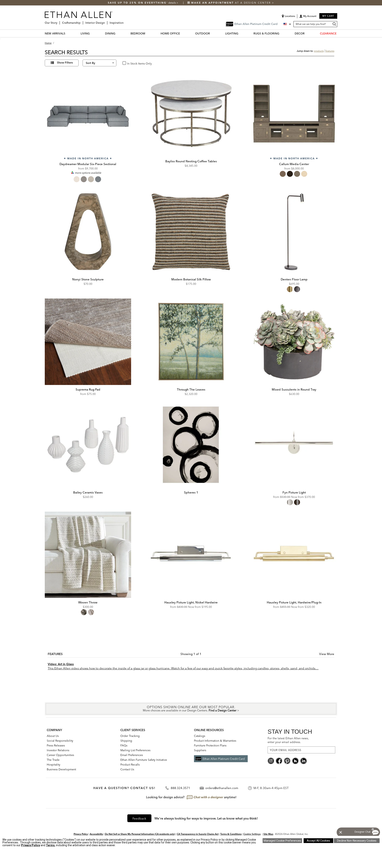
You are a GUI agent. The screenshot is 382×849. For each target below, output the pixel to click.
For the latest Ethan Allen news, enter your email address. (288, 740)
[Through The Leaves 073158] (191, 342)
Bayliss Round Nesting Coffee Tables (191, 161)
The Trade (53, 760)
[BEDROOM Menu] (147, 33)
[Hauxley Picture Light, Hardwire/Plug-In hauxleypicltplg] (294, 555)
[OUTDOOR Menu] (212, 33)
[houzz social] (295, 760)
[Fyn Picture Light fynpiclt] (294, 444)
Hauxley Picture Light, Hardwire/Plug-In (294, 602)
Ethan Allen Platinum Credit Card (224, 759)
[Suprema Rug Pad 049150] (88, 342)
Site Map (268, 833)
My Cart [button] (328, 15)
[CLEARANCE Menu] (338, 33)
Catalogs (199, 736)
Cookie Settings (252, 833)
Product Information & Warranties (215, 740)
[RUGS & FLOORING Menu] (281, 33)
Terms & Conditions (231, 833)
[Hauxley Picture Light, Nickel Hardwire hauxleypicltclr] (191, 555)
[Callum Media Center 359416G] (294, 113)
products (319, 50)
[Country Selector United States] (287, 24)
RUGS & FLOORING (266, 33)
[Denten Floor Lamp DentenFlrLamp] (294, 232)
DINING (110, 33)
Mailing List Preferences (135, 750)
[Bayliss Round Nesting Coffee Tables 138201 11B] (191, 113)
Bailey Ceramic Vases (88, 492)
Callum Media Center (294, 164)
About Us (53, 736)
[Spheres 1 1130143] (191, 444)
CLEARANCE (328, 33)
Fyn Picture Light (294, 492)
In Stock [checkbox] (131, 63)
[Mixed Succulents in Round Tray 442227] (294, 342)
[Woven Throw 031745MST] (88, 555)
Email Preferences (131, 755)
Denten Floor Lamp (294, 279)
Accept (318, 840)
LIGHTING (231, 33)
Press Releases (56, 745)
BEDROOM (138, 33)
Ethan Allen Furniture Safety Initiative (143, 760)
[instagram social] (271, 760)
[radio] (77, 179)
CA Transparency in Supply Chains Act (197, 833)
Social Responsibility (60, 740)
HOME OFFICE (170, 33)
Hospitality (53, 764)
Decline (357, 840)
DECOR (300, 33)
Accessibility (96, 833)
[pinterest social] (287, 760)
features (329, 50)
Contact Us (127, 769)
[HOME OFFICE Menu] (182, 33)
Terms (50, 845)
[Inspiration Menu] (124, 21)
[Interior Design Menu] (106, 21)
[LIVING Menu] (92, 33)
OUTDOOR (202, 33)
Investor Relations (58, 750)
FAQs (123, 745)
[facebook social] (279, 760)
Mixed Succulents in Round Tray (294, 389)
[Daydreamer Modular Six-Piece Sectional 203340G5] (88, 113)
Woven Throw (87, 602)
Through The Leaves (191, 389)
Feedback (139, 818)
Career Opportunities (60, 755)
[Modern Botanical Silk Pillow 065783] (191, 232)
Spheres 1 (191, 492)
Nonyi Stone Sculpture (88, 279)
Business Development (61, 769)
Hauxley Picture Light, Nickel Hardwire (191, 602)
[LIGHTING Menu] (240, 33)
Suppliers (200, 750)
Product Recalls (130, 764)
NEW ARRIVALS (55, 33)
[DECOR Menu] (307, 33)
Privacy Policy (81, 833)
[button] (307, 17)
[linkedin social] (303, 760)
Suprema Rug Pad (88, 389)
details (172, 2)
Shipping (126, 740)
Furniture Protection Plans (210, 745)
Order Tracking (130, 736)
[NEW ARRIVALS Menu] (67, 33)
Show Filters (65, 63)
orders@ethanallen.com (221, 788)
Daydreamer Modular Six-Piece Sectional (87, 164)
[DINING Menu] (117, 33)
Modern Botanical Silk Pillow (191, 279)
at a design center (231, 2)
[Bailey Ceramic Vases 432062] (88, 444)
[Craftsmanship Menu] (81, 21)
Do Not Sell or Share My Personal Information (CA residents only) (140, 833)
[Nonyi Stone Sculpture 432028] (88, 232)
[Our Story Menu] (58, 21)
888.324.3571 (180, 788)
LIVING (85, 33)
